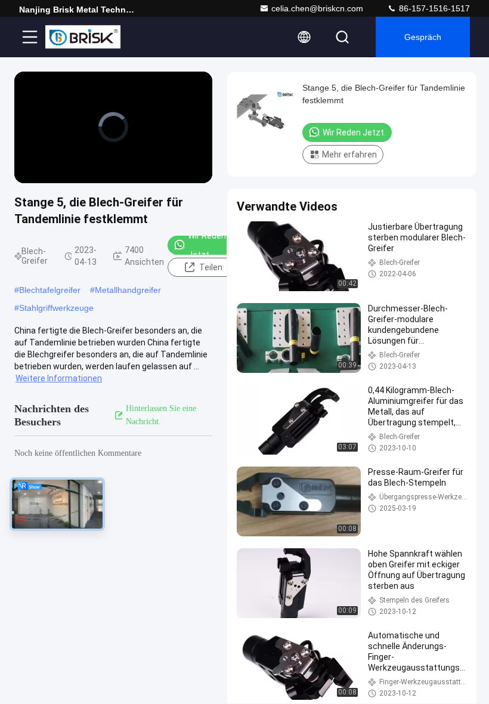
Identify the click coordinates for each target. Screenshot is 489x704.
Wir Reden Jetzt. (207, 245)
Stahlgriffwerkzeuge (56, 308)
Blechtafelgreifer (50, 290)
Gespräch (422, 37)
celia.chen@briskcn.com (317, 8)
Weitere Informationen (59, 378)
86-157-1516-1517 (433, 8)
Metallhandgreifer (128, 290)
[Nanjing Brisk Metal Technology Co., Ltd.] (82, 37)
